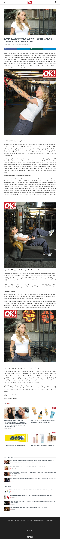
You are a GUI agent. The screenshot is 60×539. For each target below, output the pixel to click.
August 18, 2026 (35, 424)
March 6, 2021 (14, 468)
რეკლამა (23, 520)
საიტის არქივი (49, 520)
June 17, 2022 (13, 481)
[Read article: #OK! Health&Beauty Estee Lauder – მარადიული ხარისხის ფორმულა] (43, 438)
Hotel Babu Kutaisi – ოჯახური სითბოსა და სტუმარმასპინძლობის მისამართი (28, 507)
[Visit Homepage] (30, 2)
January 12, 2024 (14, 475)
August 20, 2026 (7, 428)
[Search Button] (55, 2)
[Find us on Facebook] (27, 530)
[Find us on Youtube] (31, 530)
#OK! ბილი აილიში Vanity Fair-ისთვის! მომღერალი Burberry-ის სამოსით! (27, 466)
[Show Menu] (4, 2)
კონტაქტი (16, 520)
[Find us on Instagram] (29, 530)
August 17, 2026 (7, 448)
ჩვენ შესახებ (10, 520)
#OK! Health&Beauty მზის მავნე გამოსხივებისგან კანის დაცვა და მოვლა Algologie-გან (31, 489)
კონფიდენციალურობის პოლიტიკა (35, 520)
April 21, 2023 (14, 463)
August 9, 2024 (7, 44)
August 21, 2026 (14, 509)
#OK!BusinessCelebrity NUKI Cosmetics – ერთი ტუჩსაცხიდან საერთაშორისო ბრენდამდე (31, 495)
